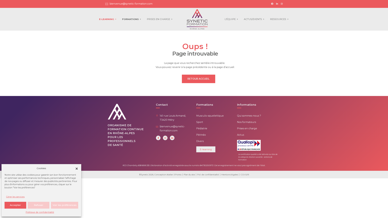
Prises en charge (158, 19)
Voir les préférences (65, 205)
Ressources (278, 19)
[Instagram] (165, 138)
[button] (76, 168)
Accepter (15, 205)
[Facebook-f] (158, 138)
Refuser (38, 205)
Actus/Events (253, 19)
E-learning (106, 19)
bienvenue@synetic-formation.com (131, 3)
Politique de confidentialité (40, 212)
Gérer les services (15, 196)
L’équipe (230, 19)
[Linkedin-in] (172, 138)
